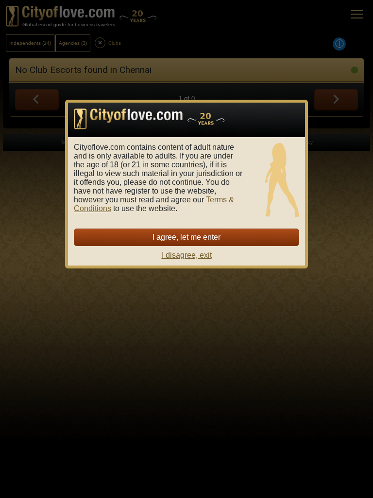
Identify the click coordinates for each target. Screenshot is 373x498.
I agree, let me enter (186, 237)
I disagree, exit (187, 255)
